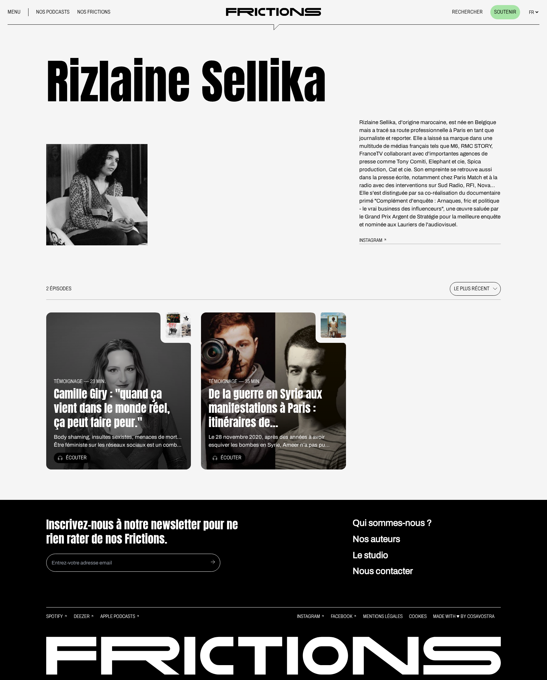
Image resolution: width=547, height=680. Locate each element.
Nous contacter (383, 571)
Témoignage (68, 381)
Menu (14, 12)
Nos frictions (93, 12)
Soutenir (505, 12)
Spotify (54, 616)
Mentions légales (383, 616)
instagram (370, 240)
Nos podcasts (53, 12)
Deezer (82, 616)
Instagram (308, 616)
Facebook (341, 616)
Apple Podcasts (117, 616)
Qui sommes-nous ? (392, 523)
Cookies (418, 616)
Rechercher (467, 12)
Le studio (370, 555)
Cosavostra (480, 616)
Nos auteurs (376, 539)
